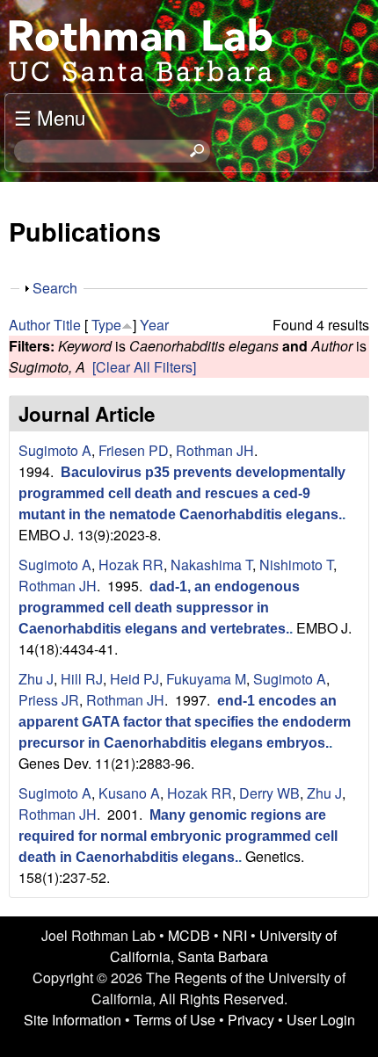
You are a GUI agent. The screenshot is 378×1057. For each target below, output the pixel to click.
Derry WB (269, 793)
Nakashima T (211, 564)
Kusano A (129, 793)
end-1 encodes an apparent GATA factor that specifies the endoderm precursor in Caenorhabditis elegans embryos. (184, 721)
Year (154, 325)
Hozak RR (131, 564)
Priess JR (48, 700)
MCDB (189, 935)
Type (106, 325)
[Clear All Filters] (144, 367)
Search (55, 288)
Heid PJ (134, 679)
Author (29, 325)
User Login (321, 1020)
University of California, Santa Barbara (223, 946)
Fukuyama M (206, 679)
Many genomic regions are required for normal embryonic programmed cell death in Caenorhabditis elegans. (178, 836)
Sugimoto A (54, 450)
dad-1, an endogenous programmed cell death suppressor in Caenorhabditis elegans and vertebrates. (159, 607)
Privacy (251, 1020)
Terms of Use (174, 1020)
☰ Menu (49, 117)
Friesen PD (133, 450)
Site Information (72, 1020)
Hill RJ (82, 679)
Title (67, 325)
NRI (234, 935)
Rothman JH (215, 450)
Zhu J (36, 679)
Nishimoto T (296, 564)
